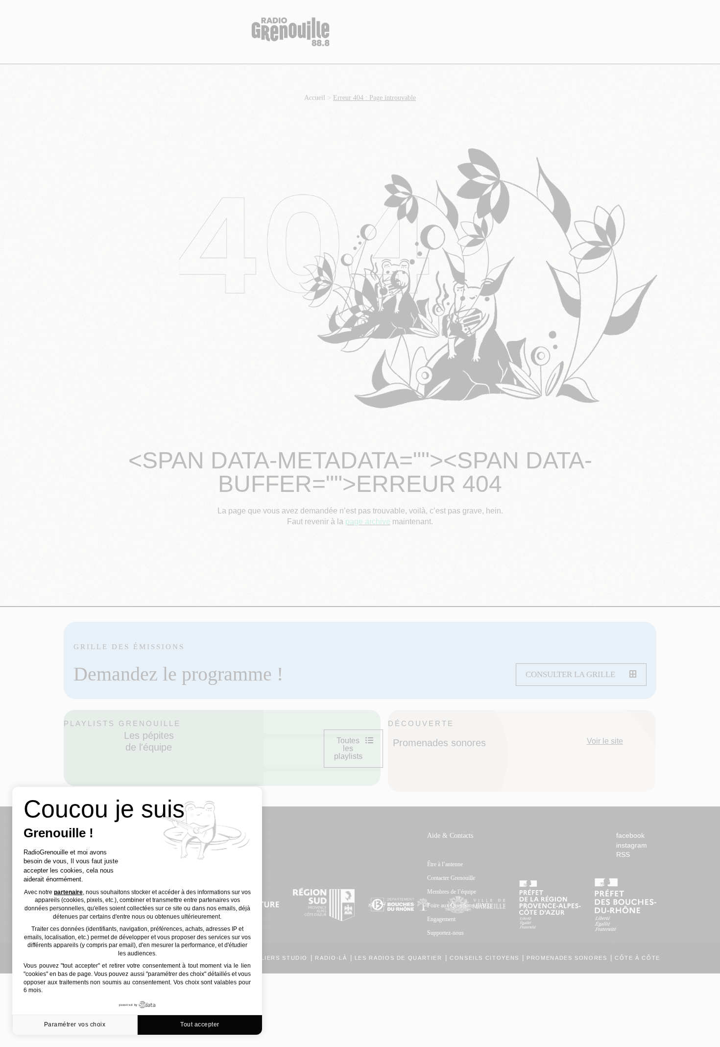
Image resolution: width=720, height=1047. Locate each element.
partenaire (68, 892)
